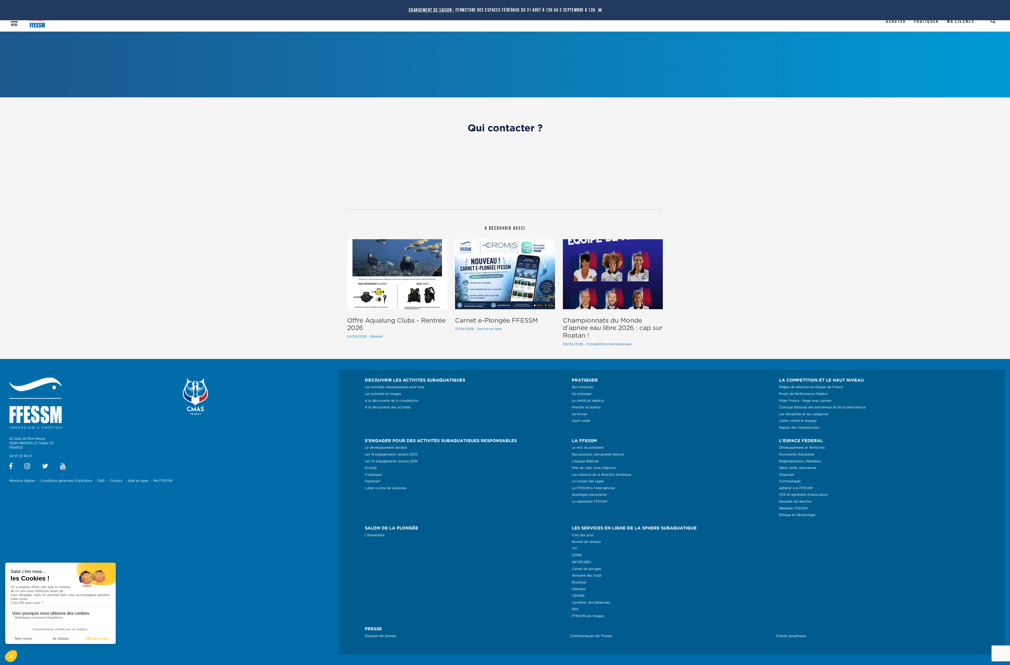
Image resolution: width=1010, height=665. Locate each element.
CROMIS (578, 595)
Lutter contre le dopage (798, 420)
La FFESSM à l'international (593, 488)
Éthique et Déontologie (797, 515)
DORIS (577, 555)
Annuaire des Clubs (587, 575)
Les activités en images (383, 394)
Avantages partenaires (589, 494)
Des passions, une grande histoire (598, 454)
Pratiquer (926, 21)
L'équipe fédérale (585, 461)
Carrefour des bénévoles (591, 602)
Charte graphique (791, 636)
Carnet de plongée (586, 569)
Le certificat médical (588, 400)
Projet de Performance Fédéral (803, 394)
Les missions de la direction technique (601, 474)
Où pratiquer (582, 394)
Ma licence (960, 21)
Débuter (896, 21)
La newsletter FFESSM (589, 501)
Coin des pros (583, 535)
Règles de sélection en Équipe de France (811, 387)
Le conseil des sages (588, 481)
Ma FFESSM (163, 480)
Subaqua (578, 589)
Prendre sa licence (586, 407)
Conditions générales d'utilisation (66, 480)
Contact (116, 480)
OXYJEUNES (581, 562)
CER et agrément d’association (803, 494)
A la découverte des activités (388, 407)
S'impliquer (373, 474)
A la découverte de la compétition (391, 400)
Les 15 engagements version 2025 (391, 454)
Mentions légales (22, 480)
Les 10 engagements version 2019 (391, 461)
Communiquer (790, 481)
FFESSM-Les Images (588, 616)
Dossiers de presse (380, 636)
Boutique (579, 582)
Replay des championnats (799, 427)
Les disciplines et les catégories (804, 414)
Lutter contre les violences (385, 488)
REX (575, 609)
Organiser (786, 474)
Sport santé (581, 420)
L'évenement (375, 535)
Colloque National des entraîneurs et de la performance (822, 407)
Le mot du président (588, 447)
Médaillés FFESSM (793, 508)
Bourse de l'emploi (586, 541)
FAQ (101, 480)
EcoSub (371, 467)
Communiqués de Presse (591, 636)
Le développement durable (386, 447)
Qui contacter (582, 387)
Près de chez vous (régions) (594, 467)
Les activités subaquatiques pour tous (394, 387)
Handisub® (373, 481)
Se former (579, 414)
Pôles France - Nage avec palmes (805, 400)
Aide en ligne (138, 480)
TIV (574, 548)
